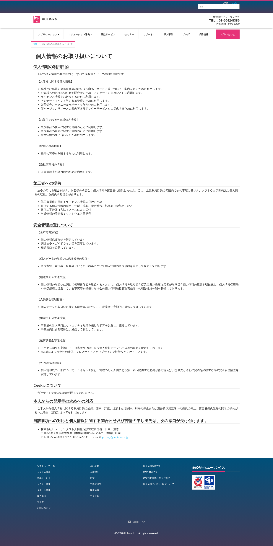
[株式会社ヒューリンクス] (45, 18)
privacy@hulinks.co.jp (115, 437)
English (235, 3)
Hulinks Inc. (130, 533)
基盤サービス (108, 34)
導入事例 (168, 34)
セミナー (129, 34)
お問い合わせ (227, 34)
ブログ (186, 34)
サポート (148, 34)
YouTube (138, 522)
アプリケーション (47, 34)
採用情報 (203, 34)
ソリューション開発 (79, 34)
